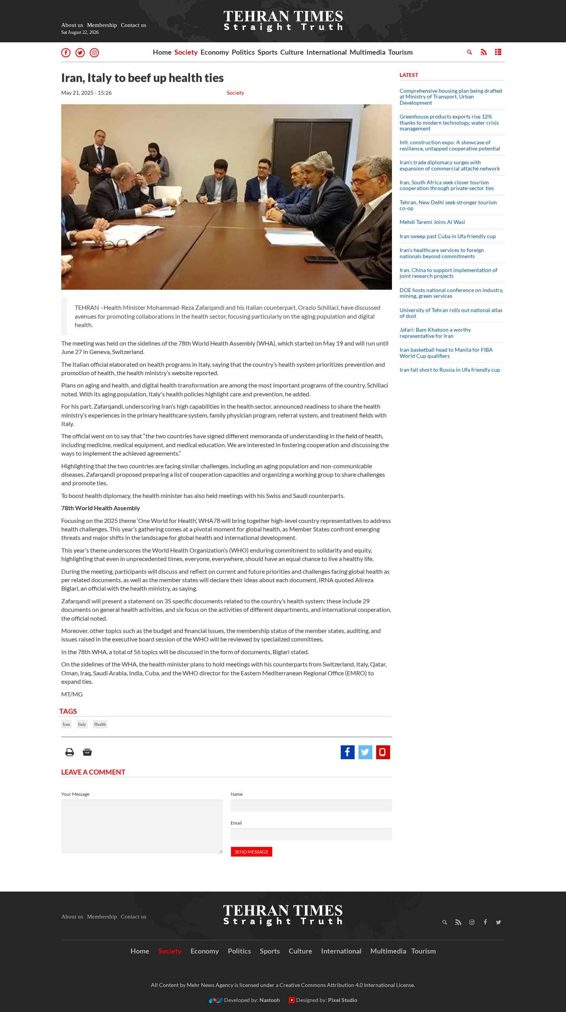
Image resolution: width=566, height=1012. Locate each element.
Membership (102, 25)
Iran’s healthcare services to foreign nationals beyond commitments (442, 253)
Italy (82, 724)
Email (236, 823)
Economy (215, 52)
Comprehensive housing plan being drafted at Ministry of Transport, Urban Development (451, 96)
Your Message (75, 794)
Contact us (133, 25)
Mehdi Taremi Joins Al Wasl (432, 222)
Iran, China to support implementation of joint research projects (448, 273)
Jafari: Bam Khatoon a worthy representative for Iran (435, 332)
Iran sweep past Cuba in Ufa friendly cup (448, 236)
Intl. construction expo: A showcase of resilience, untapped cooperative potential (450, 145)
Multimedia (367, 52)
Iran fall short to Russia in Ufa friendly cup (450, 369)
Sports (268, 52)
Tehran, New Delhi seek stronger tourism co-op (448, 205)
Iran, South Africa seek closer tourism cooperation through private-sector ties (447, 185)
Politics (243, 52)
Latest (409, 75)
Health (100, 724)
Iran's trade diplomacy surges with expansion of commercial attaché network (450, 165)
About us (72, 25)
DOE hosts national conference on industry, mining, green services (451, 293)
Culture (292, 52)
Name (237, 794)
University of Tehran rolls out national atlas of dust (451, 313)
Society (186, 52)
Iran (66, 724)
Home (162, 52)
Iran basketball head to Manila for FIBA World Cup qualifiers (446, 352)
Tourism (400, 52)
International (326, 52)
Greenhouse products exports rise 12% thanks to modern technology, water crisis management (449, 122)
